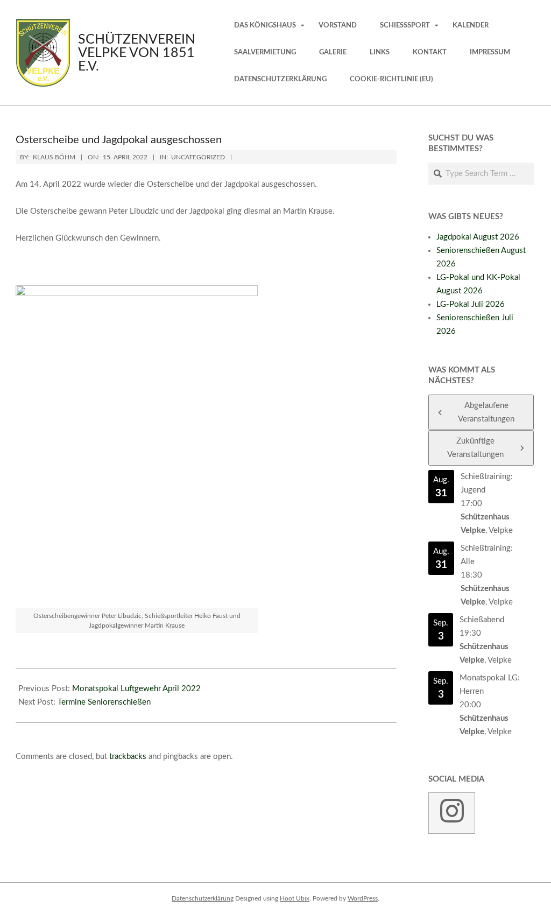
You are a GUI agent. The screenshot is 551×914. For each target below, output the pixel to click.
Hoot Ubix (294, 898)
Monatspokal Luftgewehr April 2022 (136, 689)
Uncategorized (198, 157)
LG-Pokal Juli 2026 (470, 304)
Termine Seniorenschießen (104, 702)
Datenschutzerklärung (203, 898)
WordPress (363, 898)
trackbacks (127, 757)
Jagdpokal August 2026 (477, 237)
